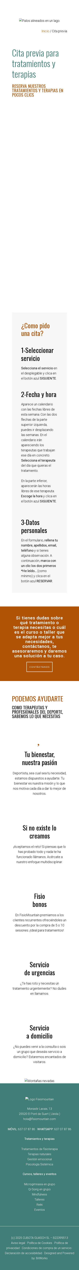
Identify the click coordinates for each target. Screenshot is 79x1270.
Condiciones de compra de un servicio (46, 1248)
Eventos (39, 1209)
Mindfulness (39, 1194)
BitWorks (42, 1258)
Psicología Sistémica (39, 1164)
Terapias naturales (39, 1154)
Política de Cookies (39, 1243)
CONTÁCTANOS (39, 667)
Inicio (45, 31)
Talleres (39, 1199)
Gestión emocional (39, 1159)
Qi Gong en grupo (39, 1189)
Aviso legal (18, 1243)
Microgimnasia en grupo (39, 1184)
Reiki (40, 1204)
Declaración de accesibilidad (23, 1253)
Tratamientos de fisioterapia (39, 1149)
